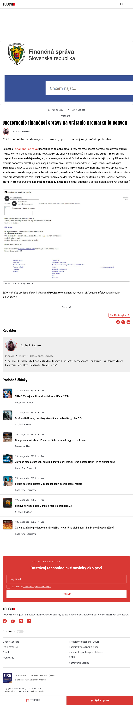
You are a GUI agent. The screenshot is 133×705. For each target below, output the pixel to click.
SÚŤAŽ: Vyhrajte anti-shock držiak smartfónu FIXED (42, 396)
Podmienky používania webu (83, 647)
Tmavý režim (10, 631)
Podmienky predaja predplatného (86, 652)
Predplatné (8, 657)
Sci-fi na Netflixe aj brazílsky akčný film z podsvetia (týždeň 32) (48, 418)
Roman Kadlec (23, 446)
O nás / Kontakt (11, 641)
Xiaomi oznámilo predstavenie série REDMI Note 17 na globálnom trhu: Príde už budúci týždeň (64, 527)
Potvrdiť (66, 594)
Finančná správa (25, 148)
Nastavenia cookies (79, 663)
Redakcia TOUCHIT (25, 402)
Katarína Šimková (25, 468)
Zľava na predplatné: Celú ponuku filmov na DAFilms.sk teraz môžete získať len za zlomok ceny (65, 461)
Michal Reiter (21, 131)
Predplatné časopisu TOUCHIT (85, 641)
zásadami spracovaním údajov (37, 587)
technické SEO (11, 691)
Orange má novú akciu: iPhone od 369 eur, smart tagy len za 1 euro (50, 440)
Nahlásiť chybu (118, 315)
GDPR (72, 657)
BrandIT (7, 652)
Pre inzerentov (10, 647)
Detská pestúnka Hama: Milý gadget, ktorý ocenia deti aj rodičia (48, 483)
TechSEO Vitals (37, 691)
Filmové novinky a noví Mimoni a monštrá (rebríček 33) (44, 505)
